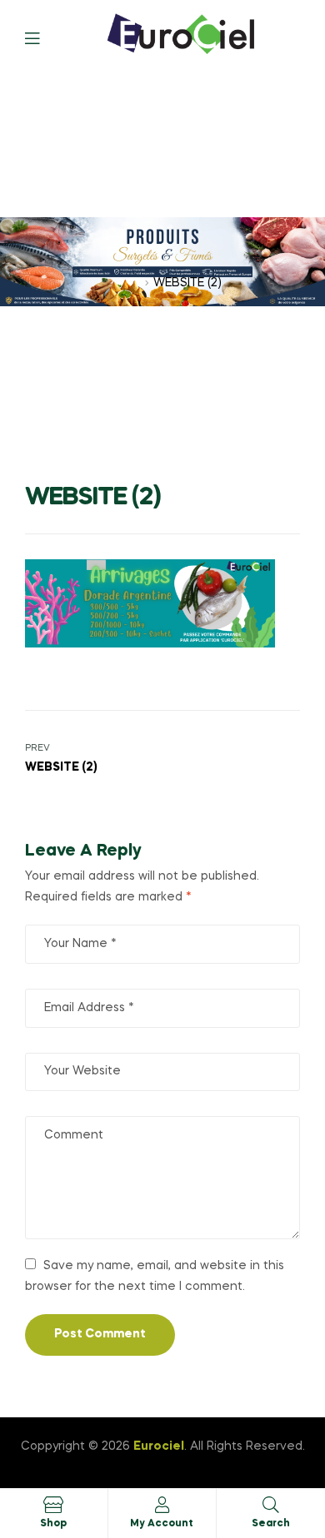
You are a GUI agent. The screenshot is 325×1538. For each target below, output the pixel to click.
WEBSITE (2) (106, 283)
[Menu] (44, 37)
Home (42, 283)
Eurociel (158, 1446)
